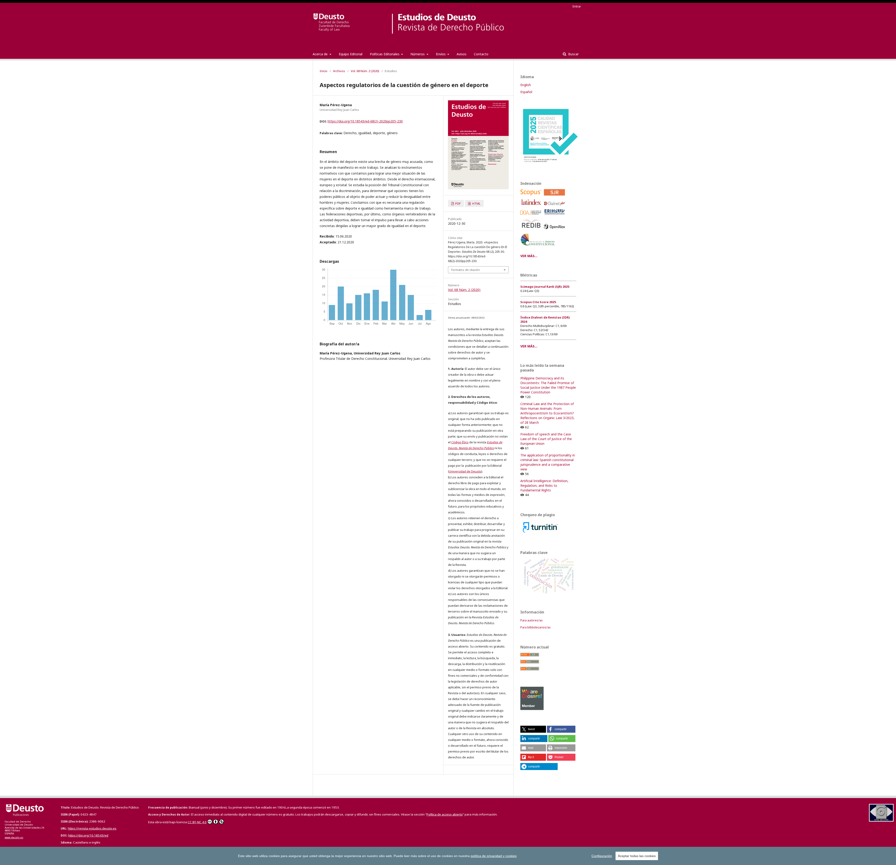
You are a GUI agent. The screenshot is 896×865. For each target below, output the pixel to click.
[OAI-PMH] (881, 820)
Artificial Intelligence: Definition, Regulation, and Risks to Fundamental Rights (544, 485)
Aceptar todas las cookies (637, 856)
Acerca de (321, 54)
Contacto (481, 54)
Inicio (323, 71)
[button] (533, 729)
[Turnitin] (540, 533)
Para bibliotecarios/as (535, 627)
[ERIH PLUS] (555, 216)
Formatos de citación (465, 270)
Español (526, 92)
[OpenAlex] (555, 230)
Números (418, 54)
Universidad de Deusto (465, 471)
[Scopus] (531, 196)
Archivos (339, 71)
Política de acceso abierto (445, 814)
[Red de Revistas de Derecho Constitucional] (538, 247)
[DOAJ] (531, 216)
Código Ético (460, 442)
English (525, 85)
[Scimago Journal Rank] (555, 196)
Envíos (441, 54)
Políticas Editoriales (385, 54)
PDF (458, 203)
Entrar (577, 6)
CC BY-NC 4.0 (197, 822)
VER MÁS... (528, 256)
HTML (476, 203)
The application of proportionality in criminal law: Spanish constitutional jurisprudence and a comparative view (547, 462)
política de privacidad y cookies (494, 856)
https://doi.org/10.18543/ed (88, 835)
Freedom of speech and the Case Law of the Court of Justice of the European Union (546, 439)
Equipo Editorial (350, 54)
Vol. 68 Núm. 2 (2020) (365, 71)
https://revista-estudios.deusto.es (92, 828)
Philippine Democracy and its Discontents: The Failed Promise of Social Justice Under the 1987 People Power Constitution (548, 385)
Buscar (573, 54)
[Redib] (531, 230)
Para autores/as (531, 620)
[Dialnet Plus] (555, 206)
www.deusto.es (14, 837)
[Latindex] (531, 206)
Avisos (461, 54)
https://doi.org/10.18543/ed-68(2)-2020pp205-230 (365, 121)
